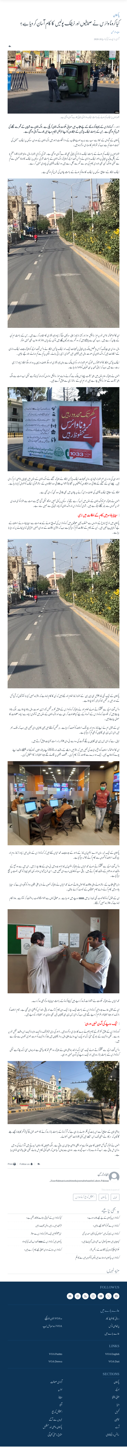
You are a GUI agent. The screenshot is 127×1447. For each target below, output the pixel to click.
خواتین (116, 1420)
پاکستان (116, 15)
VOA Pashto (55, 1354)
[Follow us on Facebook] (116, 1296)
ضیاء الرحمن (115, 32)
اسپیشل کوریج (57, 1412)
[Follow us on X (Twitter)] (108, 1296)
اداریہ (60, 1389)
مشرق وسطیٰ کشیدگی (55, 1435)
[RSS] (85, 1296)
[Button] (9, 46)
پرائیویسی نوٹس (114, 1326)
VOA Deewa (55, 1361)
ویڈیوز (60, 1397)
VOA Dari (113, 1361)
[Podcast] (78, 1296)
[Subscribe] (70, 1296)
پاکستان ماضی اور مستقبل (52, 1427)
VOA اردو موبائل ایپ (52, 1326)
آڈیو (61, 1404)
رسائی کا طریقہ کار (112, 1318)
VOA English (112, 1354)
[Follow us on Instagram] (93, 1296)
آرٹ (117, 1427)
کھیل (117, 1412)
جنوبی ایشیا (115, 1397)
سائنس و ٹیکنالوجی (112, 1435)
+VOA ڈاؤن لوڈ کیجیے (53, 1318)
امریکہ (117, 1389)
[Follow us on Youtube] (101, 1296)
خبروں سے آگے (55, 1420)
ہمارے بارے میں (111, 1333)
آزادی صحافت (56, 1382)
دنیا (118, 1404)
